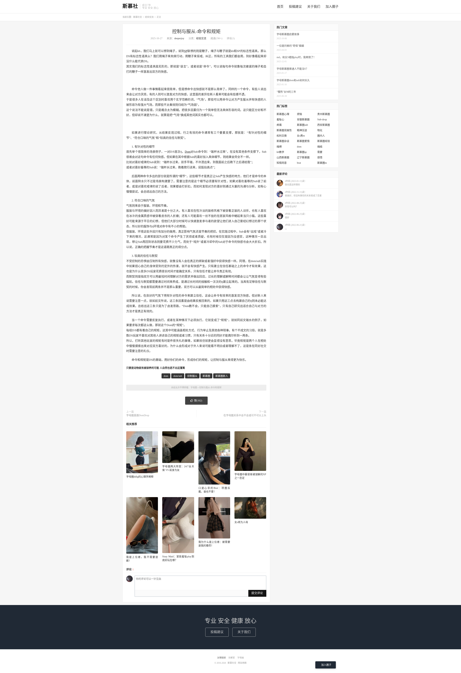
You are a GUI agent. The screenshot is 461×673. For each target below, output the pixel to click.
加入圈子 (332, 6)
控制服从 (192, 376)
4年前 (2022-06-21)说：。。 (296, 227)
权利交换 (282, 135)
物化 (319, 130)
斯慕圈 (206, 376)
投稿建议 (295, 6)
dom (166, 376)
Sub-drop (322, 119)
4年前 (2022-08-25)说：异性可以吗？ (296, 205)
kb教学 (280, 152)
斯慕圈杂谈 (283, 141)
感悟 (319, 157)
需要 (319, 152)
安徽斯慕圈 (303, 119)
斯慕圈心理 (283, 114)
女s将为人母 (241, 522)
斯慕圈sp (302, 152)
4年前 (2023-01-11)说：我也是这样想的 (296, 183)
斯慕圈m (322, 163)
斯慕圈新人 (221, 376)
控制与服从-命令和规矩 (196, 31)
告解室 (231, 657)
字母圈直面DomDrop (137, 415)
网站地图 (242, 663)
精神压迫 (302, 130)
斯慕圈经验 (323, 141)
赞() (198, 400)
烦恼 (299, 114)
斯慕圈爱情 (303, 141)
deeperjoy (179, 38)
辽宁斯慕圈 (303, 157)
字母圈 (194, 387)
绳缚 (279, 146)
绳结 (319, 146)
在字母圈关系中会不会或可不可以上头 (244, 415)
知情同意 (282, 163)
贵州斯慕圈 (323, 114)
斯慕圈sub (302, 125)
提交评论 (257, 593)
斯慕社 (130, 6)
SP (185, 51)
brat (299, 163)
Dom (188, 151)
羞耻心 (280, 119)
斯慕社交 (137, 17)
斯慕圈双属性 (284, 130)
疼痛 (279, 125)
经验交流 (149, 17)
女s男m (301, 135)
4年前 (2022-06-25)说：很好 (296, 216)
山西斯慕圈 (283, 157)
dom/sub (177, 376)
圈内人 (321, 135)
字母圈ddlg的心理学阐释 (139, 476)
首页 (280, 6)
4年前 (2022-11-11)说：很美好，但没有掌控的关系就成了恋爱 (303, 194)
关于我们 (313, 6)
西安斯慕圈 (323, 125)
